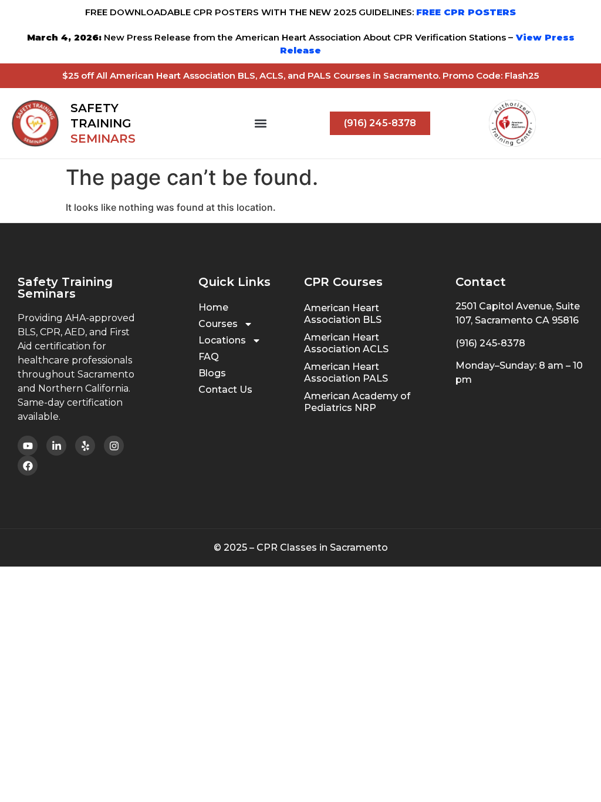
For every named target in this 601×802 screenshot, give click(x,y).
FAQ (208, 356)
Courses (218, 323)
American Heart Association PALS (346, 372)
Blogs (212, 373)
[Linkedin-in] (56, 446)
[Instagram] (114, 446)
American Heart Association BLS (342, 313)
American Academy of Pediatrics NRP (357, 401)
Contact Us (225, 389)
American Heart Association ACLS (346, 343)
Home (213, 307)
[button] (261, 123)
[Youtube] (28, 446)
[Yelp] (85, 446)
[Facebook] (28, 466)
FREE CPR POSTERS (466, 12)
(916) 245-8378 (490, 343)
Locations (222, 340)
